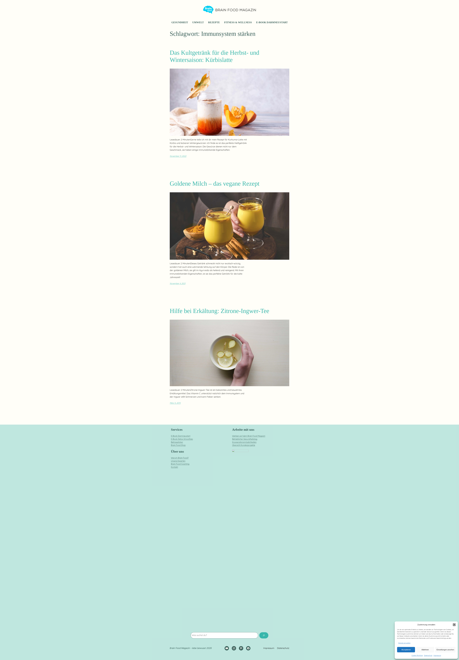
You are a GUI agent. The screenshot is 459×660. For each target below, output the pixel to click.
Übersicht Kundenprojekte (243, 445)
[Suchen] (263, 635)
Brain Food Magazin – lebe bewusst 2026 (191, 648)
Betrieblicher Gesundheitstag (244, 439)
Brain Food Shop (178, 445)
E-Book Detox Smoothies (182, 439)
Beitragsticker (177, 442)
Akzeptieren (406, 650)
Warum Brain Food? (180, 458)
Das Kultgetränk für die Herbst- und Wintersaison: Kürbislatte (214, 56)
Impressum (437, 655)
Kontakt (174, 467)
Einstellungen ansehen (445, 650)
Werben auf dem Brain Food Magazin (248, 436)
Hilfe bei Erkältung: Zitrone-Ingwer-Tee (219, 310)
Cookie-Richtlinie (417, 655)
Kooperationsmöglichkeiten (244, 442)
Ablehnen (425, 650)
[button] (454, 624)
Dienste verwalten (404, 643)
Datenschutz (428, 655)
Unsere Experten (178, 461)
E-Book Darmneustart (180, 436)
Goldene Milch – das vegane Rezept (214, 183)
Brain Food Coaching (180, 464)
